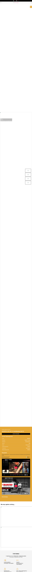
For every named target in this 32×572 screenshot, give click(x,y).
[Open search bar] (31, 2)
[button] (31, 7)
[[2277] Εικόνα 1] (16, 269)
